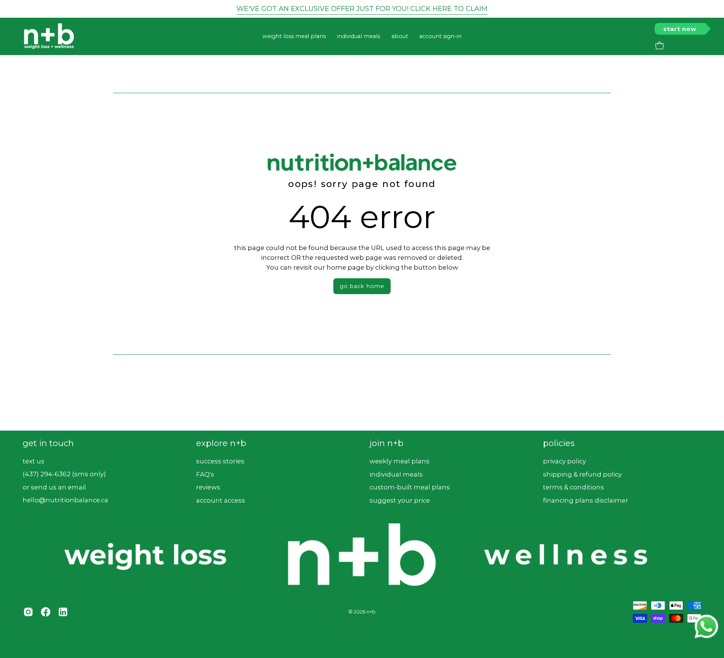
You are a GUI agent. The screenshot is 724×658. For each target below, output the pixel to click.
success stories (220, 461)
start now (679, 28)
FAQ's (205, 474)
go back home (362, 286)
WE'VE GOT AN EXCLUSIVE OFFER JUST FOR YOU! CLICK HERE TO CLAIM (362, 9)
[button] (400, 36)
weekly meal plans (399, 461)
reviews (208, 487)
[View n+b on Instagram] (28, 611)
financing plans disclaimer (585, 500)
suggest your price (400, 500)
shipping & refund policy (582, 474)
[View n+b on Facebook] (45, 611)
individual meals (396, 474)
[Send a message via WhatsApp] (706, 626)
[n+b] (49, 36)
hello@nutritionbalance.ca (65, 500)
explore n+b (221, 443)
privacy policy (564, 461)
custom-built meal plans (410, 487)
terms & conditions (573, 487)
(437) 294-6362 (47, 474)
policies (559, 443)
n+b (371, 612)
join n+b (386, 443)
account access (220, 500)
